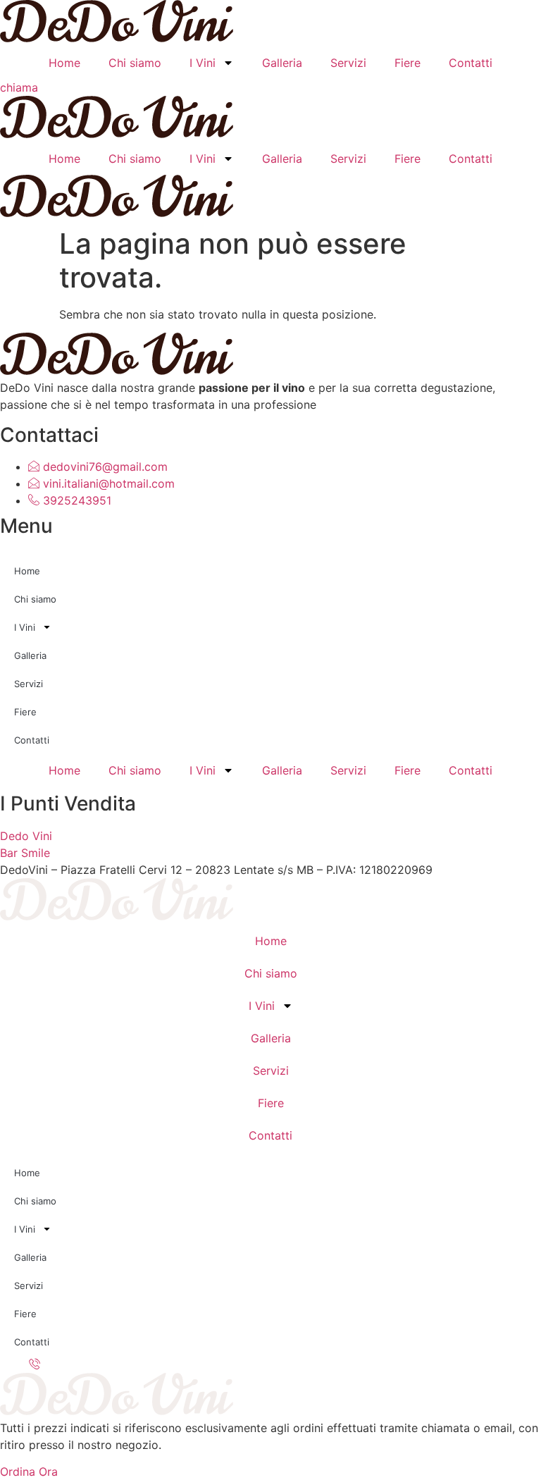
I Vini (202, 63)
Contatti (470, 63)
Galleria (282, 63)
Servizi (348, 63)
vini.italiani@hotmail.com (107, 483)
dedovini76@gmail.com (103, 467)
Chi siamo (134, 63)
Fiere (407, 63)
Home (64, 63)
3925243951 (75, 500)
